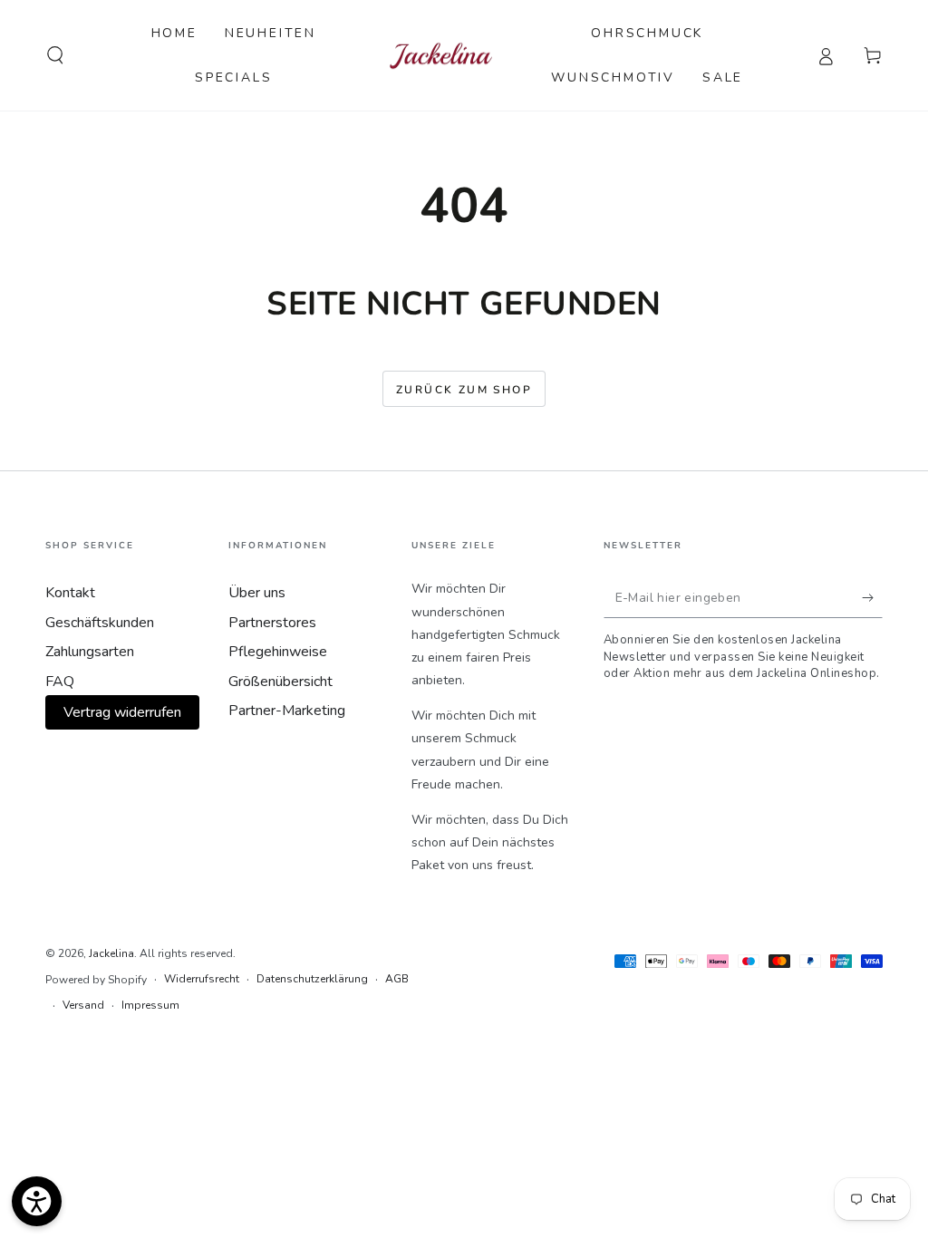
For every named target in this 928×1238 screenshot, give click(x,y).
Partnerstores (272, 623)
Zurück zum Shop (464, 389)
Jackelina (111, 953)
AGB (397, 979)
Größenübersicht (280, 682)
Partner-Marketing (286, 711)
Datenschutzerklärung (312, 979)
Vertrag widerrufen (122, 712)
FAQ (59, 682)
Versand (83, 1005)
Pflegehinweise (277, 652)
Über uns (256, 593)
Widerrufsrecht (201, 979)
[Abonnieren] (872, 597)
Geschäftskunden (99, 623)
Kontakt (70, 593)
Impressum (150, 1005)
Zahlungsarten (89, 652)
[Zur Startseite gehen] (441, 55)
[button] (55, 55)
